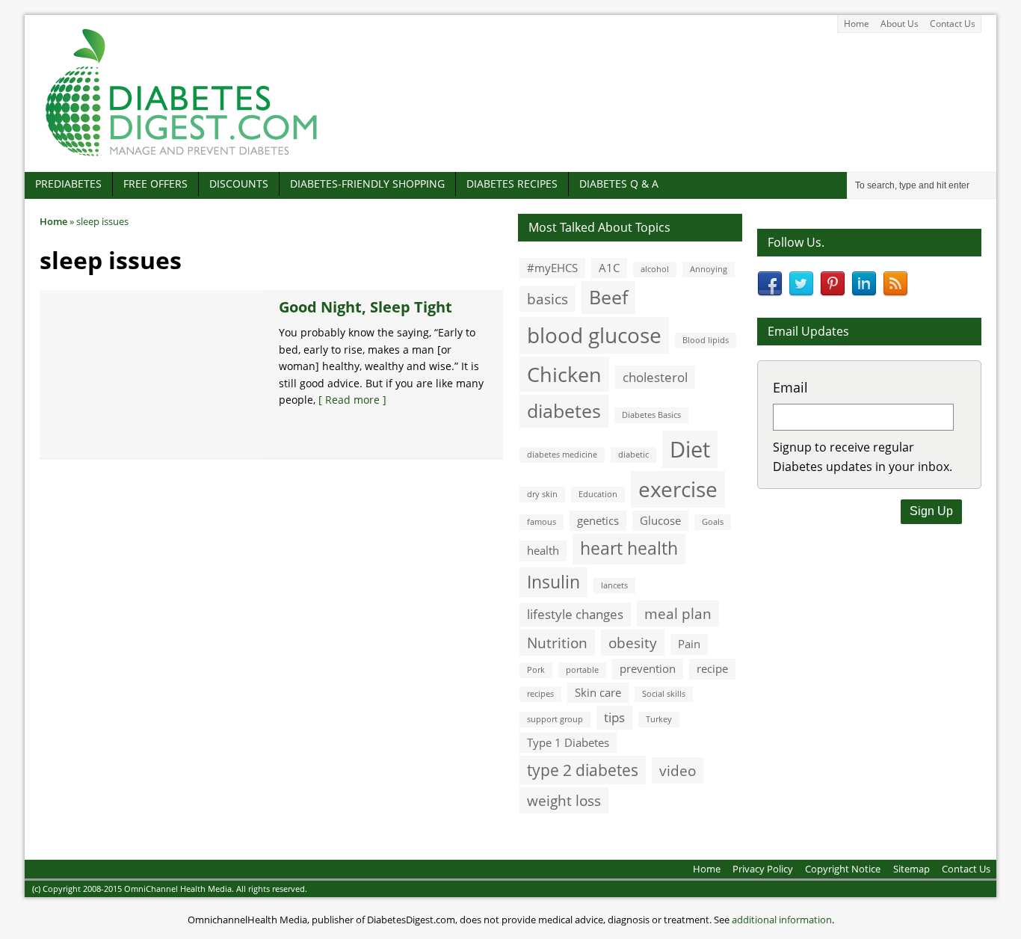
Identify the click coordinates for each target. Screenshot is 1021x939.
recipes (540, 694)
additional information (782, 919)
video (677, 770)
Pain (689, 643)
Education (598, 494)
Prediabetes (68, 183)
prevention (648, 668)
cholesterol (655, 377)
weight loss (564, 800)
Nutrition (557, 642)
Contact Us (952, 23)
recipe (712, 668)
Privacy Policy (762, 868)
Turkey (659, 719)
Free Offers (155, 183)
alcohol (655, 269)
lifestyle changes (575, 614)
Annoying (708, 269)
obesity (632, 642)
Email (790, 387)
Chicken (564, 374)
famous (541, 522)
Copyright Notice (842, 868)
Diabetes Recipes (512, 183)
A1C (609, 267)
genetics (598, 520)
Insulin (553, 582)
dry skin (542, 494)
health (543, 550)
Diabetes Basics (651, 415)
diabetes (564, 410)
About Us (899, 23)
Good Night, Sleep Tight (365, 307)
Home (856, 23)
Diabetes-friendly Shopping (367, 183)
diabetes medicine (562, 454)
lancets (614, 585)
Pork (536, 670)
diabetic (633, 454)
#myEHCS (552, 267)
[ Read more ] (352, 399)
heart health (629, 548)
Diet (690, 449)
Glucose (660, 520)
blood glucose (594, 335)
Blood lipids (705, 340)
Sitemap (911, 868)
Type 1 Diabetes (568, 742)
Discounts (238, 183)
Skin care (598, 692)
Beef (608, 297)
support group (555, 719)
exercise (678, 489)
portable (582, 670)
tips (614, 717)
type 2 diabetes (582, 770)
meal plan (678, 613)
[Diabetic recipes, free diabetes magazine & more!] (181, 156)
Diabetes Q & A (618, 183)
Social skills (663, 694)
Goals (713, 522)
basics (547, 299)
